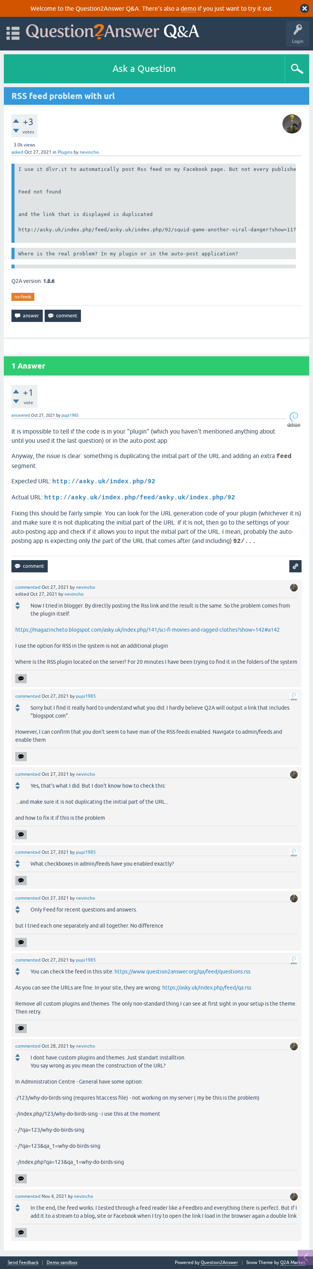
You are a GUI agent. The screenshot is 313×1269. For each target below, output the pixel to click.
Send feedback (23, 1262)
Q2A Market (292, 1262)
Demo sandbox (62, 1262)
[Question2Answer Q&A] (112, 30)
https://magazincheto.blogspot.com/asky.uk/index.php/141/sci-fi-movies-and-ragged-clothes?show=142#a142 (147, 630)
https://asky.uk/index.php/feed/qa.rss (206, 988)
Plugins (65, 152)
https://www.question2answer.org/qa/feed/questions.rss (182, 971)
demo (188, 8)
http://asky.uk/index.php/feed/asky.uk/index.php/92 (139, 497)
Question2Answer (219, 1262)
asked (17, 152)
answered (20, 415)
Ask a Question (144, 68)
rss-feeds (23, 296)
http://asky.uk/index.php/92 (103, 481)
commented (27, 587)
